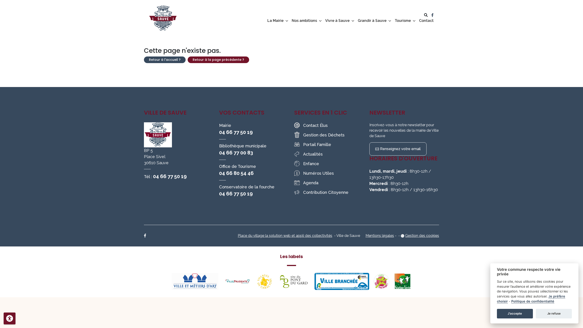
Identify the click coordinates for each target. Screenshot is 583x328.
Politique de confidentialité (532, 301)
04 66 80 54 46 (236, 173)
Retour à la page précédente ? (218, 59)
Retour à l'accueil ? (165, 59)
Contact (426, 20)
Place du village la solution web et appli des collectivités (285, 235)
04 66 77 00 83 (236, 153)
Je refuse (554, 313)
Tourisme (403, 20)
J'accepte (515, 313)
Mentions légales (380, 235)
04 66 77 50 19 (170, 176)
